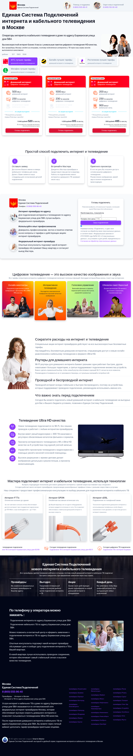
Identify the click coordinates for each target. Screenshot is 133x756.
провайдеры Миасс (97, 699)
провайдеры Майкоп (98, 695)
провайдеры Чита (119, 716)
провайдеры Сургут (119, 696)
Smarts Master (38, 739)
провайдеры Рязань (120, 693)
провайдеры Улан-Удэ (120, 704)
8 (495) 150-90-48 (110, 7)
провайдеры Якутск (119, 720)
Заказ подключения (100, 223)
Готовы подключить (22, 130)
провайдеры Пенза (119, 689)
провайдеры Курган (75, 722)
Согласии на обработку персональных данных (98, 241)
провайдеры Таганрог (120, 700)
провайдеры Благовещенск (74, 705)
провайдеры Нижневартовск (96, 707)
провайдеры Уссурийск (121, 708)
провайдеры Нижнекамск (99, 712)
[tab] (22, 61)
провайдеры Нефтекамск (99, 702)
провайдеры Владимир (77, 714)
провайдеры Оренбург (98, 724)
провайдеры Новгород (76, 710)
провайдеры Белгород (76, 700)
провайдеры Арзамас (76, 693)
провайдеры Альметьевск (77, 689)
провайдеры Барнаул (76, 696)
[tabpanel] (66, 107)
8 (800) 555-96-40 (34, 206)
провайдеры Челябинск (121, 712)
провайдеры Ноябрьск (98, 720)
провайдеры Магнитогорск (95, 690)
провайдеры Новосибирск (100, 716)
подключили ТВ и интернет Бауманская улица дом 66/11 (68, 550)
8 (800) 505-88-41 (80, 7)
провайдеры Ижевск (76, 718)
